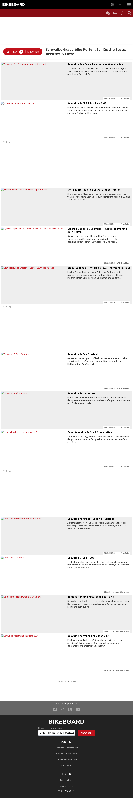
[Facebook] (55, 709)
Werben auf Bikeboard (67, 759)
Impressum (66, 765)
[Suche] (129, 13)
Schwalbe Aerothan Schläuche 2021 (88, 635)
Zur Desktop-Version (66, 703)
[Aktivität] (115, 13)
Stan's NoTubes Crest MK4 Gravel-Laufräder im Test (98, 268)
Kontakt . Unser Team (66, 753)
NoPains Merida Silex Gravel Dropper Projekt (94, 189)
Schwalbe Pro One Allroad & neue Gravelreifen (95, 64)
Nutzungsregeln (66, 786)
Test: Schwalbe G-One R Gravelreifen (89, 432)
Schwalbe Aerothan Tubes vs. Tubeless (90, 518)
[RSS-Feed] (70, 709)
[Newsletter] (78, 709)
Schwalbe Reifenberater (82, 393)
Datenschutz (66, 780)
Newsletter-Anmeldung (50, 728)
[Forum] (108, 13)
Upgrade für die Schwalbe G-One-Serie (90, 596)
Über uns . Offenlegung (66, 747)
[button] (122, 13)
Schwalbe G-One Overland (82, 354)
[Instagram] (62, 709)
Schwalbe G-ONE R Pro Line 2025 (86, 103)
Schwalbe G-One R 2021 (81, 557)
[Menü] (129, 4)
